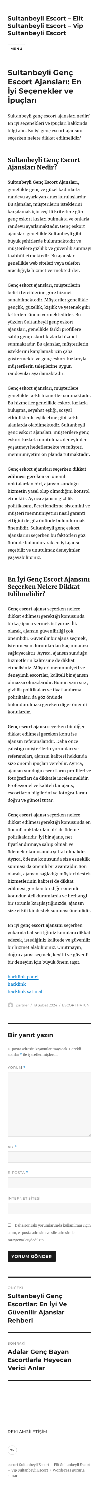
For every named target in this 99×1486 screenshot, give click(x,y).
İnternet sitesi (24, 1198)
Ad (12, 1147)
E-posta (18, 1172)
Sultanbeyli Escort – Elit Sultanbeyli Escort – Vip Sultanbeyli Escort (45, 26)
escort (13, 1465)
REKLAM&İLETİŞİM (27, 1431)
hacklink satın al (25, 991)
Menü (16, 49)
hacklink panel (23, 976)
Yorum (17, 1067)
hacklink (17, 984)
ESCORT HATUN (75, 1005)
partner (22, 1005)
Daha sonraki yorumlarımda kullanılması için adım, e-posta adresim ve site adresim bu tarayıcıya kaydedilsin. (49, 1232)
